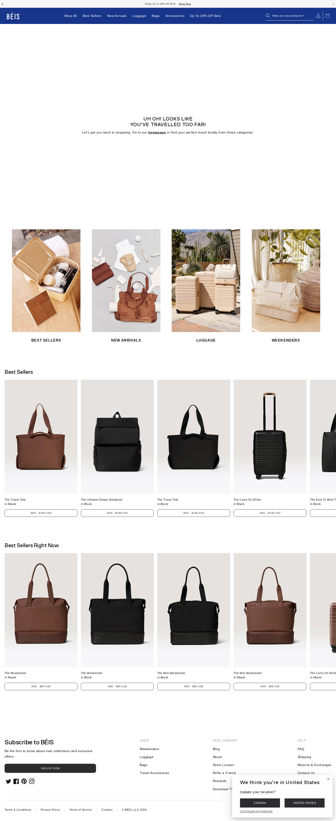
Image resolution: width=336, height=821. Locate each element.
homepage (157, 132)
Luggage (146, 757)
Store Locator (223, 765)
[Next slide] (333, 4)
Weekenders (149, 749)
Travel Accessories (154, 773)
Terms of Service (80, 809)
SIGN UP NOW (50, 768)
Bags (143, 765)
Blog (216, 749)
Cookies (107, 809)
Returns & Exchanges (314, 765)
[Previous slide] (2, 4)
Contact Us (306, 773)
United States (304, 803)
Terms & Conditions (18, 809)
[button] (290, 15)
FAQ (301, 749)
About (217, 757)
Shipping (304, 757)
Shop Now (34, 4)
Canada (260, 803)
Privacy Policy (50, 809)
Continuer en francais (256, 811)
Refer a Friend (224, 773)
